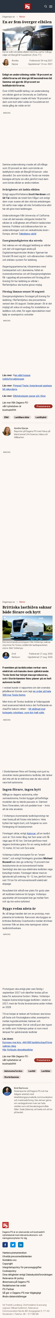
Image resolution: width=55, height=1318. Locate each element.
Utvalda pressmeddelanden (17, 1256)
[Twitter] (13, 1244)
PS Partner (8, 1289)
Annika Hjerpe (21, 428)
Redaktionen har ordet (14, 1285)
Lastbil (31, 1071)
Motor (22, 16)
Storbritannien (11, 1077)
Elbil (6, 417)
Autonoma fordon (13, 1071)
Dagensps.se (8, 16)
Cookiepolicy (9, 1271)
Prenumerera (43, 406)
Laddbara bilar (22, 417)
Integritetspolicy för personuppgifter (22, 1267)
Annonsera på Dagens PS (16, 1281)
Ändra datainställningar (14, 1296)
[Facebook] (5, 1244)
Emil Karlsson (21, 1088)
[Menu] (51, 6)
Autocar (31, 833)
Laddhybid (41, 417)
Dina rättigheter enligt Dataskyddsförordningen (27, 1274)
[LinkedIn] (20, 1244)
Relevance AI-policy (13, 1278)
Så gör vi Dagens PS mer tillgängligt (21, 1292)
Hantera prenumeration (14, 1252)
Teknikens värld (27, 233)
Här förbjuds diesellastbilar (17, 1049)
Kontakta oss (9, 1260)
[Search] (46, 6)
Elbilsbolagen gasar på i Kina (29, 396)
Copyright (7, 1263)
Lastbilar (45, 1071)
